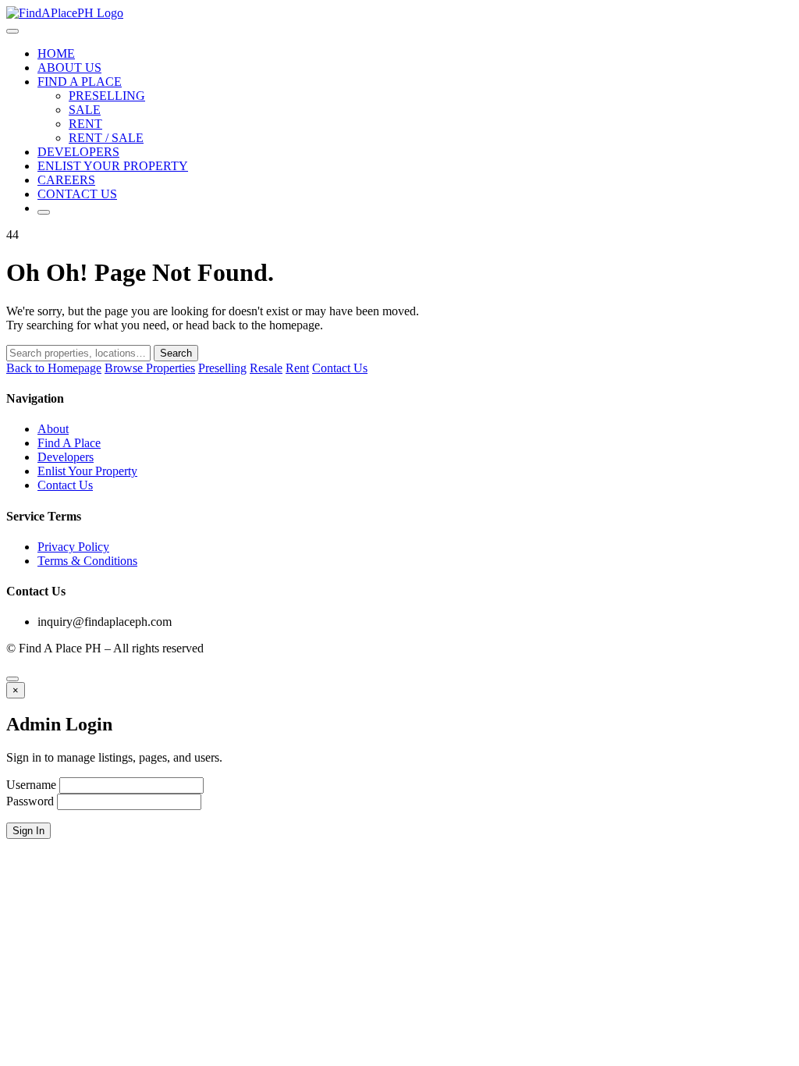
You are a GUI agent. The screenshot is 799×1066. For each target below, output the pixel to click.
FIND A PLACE (79, 81)
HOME (56, 53)
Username (31, 784)
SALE (85, 109)
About (53, 428)
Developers (65, 457)
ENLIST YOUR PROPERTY (112, 165)
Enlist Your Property (87, 471)
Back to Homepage (53, 368)
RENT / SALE (106, 137)
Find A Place (69, 442)
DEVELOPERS (78, 151)
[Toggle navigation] (12, 31)
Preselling (222, 368)
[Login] (43, 212)
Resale (266, 368)
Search (176, 353)
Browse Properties (150, 368)
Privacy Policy (73, 546)
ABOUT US (69, 67)
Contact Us (340, 368)
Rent (297, 368)
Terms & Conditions (87, 560)
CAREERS (66, 180)
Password (30, 801)
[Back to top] (12, 679)
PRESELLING (107, 95)
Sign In (28, 831)
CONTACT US (77, 194)
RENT (85, 123)
